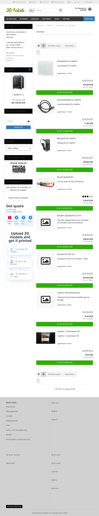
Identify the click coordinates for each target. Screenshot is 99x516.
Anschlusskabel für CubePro (69, 100)
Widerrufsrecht (12, 421)
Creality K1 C (18, 95)
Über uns (89, 19)
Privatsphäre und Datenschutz (18, 439)
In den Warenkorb (64, 92)
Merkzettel (89, 2)
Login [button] (78, 2)
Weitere (66, 19)
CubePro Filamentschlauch (68, 293)
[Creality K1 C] (18, 82)
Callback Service (58, 2)
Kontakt (9, 416)
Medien (9, 435)
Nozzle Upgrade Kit (65, 177)
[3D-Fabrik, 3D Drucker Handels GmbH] (15, 10)
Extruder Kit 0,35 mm (66, 254)
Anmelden (18, 127)
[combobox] (54, 45)
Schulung (44, 2)
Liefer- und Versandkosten (16, 430)
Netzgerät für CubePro (66, 138)
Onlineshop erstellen (40, 513)
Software (46, 19)
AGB (8, 425)
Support (33, 2)
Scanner (23, 19)
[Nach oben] (92, 512)
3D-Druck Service (20, 2)
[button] (69, 2)
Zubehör (35, 19)
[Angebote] (30, 69)
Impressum (10, 407)
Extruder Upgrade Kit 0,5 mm (69, 215)
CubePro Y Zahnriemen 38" (68, 331)
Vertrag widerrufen (14, 506)
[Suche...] (60, 10)
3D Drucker (11, 19)
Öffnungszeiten (12, 411)
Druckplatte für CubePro (67, 61)
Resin (57, 19)
